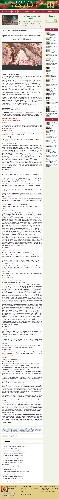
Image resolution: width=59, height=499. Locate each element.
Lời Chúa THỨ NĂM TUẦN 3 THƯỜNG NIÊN (10, 478)
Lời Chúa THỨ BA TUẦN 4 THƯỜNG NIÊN (10, 455)
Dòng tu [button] (20, 11)
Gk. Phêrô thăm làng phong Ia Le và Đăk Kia (53, 90)
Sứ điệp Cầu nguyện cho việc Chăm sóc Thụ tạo (51, 43)
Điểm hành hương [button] (52, 11)
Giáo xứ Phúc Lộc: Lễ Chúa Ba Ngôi (53, 165)
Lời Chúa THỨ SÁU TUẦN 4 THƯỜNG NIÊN (10, 460)
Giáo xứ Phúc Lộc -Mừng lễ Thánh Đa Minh (54, 161)
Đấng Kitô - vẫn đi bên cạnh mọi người (51, 65)
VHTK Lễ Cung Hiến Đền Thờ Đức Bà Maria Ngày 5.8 (12, 446)
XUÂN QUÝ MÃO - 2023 (7, 469)
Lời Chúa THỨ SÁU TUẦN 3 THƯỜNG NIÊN (10, 476)
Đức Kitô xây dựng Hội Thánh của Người (51, 81)
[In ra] (39, 32)
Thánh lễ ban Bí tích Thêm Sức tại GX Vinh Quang (53, 39)
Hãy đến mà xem (53, 67)
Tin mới (52, 29)
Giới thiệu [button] (8, 11)
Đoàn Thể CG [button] (36, 11)
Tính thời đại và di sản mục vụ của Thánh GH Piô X (51, 99)
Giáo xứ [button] (14, 11)
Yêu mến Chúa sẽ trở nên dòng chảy (53, 110)
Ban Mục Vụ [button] (28, 11)
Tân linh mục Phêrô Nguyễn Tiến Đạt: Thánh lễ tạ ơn (51, 151)
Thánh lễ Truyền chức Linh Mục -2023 (53, 137)
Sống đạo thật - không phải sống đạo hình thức (51, 56)
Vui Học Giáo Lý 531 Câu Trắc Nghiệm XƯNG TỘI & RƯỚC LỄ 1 (52, 132)
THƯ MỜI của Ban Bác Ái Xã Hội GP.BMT (51, 72)
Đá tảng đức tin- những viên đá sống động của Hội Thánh (51, 94)
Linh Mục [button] (43, 11)
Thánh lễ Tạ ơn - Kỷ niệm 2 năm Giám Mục (53, 60)
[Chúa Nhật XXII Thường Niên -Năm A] (10, 20)
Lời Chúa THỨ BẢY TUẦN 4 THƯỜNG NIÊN (10, 462)
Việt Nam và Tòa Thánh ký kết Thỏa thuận (51, 157)
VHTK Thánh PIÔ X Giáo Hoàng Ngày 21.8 (10, 453)
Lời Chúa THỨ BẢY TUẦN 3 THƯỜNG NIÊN (10, 474)
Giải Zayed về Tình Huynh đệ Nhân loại (52, 104)
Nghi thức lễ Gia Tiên (53, 127)
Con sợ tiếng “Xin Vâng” (53, 107)
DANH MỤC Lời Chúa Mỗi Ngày (8, 466)
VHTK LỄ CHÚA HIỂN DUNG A (8, 448)
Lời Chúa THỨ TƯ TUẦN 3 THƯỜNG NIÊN (10, 480)
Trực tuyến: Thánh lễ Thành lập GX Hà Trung (53, 51)
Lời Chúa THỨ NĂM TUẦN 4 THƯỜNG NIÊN (10, 458)
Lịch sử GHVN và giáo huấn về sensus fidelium (53, 34)
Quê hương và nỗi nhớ (53, 114)
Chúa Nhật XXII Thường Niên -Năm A (30, 22)
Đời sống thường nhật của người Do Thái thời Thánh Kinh (13, 471)
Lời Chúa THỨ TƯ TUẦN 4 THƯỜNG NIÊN (10, 457)
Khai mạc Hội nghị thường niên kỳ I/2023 (51, 142)
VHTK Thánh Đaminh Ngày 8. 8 (8, 450)
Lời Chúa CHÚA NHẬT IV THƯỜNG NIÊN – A (10, 473)
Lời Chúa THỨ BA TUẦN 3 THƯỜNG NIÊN (10, 481)
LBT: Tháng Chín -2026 (53, 47)
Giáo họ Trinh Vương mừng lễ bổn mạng (53, 76)
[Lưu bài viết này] (41, 32)
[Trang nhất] (2, 11)
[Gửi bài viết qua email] (37, 32)
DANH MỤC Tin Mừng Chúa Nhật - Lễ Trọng (10, 467)
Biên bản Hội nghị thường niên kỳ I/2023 (53, 146)
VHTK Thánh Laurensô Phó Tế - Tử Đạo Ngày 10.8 (12, 451)
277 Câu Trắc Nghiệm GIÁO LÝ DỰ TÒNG (53, 124)
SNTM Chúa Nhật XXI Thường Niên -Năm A (52, 85)
